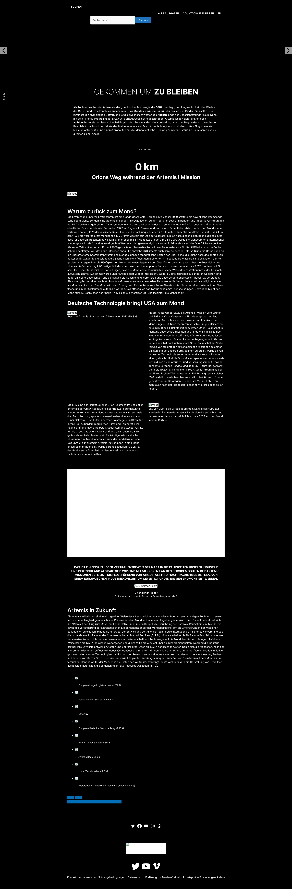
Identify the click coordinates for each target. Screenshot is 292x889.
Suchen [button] (76, 6)
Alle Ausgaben (168, 13)
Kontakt (71, 877)
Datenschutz (135, 877)
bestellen (198, 13)
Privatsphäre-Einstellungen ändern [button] (204, 877)
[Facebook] (139, 826)
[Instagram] (153, 826)
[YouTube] (146, 866)
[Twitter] (133, 826)
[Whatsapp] (159, 826)
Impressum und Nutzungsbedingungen (102, 877)
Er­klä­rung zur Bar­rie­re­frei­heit (162, 877)
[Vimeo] (156, 866)
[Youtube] (146, 826)
